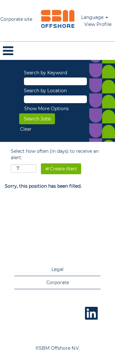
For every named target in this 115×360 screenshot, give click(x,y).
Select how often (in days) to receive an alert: (55, 154)
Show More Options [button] (46, 108)
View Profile (97, 24)
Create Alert (63, 169)
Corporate (57, 282)
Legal (57, 269)
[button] (57, 51)
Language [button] (93, 17)
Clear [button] (26, 129)
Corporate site (16, 19)
